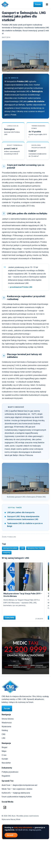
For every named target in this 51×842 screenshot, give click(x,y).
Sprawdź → (11, 835)
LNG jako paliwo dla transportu (21, 512)
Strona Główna (8, 719)
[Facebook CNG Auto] (5, 807)
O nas (4, 755)
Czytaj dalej (9, 617)
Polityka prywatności (10, 772)
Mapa (4, 751)
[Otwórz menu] (47, 4)
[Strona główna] (5, 4)
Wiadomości (7, 723)
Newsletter (6, 763)
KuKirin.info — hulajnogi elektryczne (16, 793)
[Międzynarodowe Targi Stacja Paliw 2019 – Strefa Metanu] (23, 576)
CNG (3, 734)
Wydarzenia (6, 726)
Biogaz (4, 747)
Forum (38, 4)
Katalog (5, 730)
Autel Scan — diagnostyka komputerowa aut (19, 785)
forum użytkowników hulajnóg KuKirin (17, 797)
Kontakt (5, 759)
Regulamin (6, 776)
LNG (3, 738)
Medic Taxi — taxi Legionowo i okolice (17, 789)
